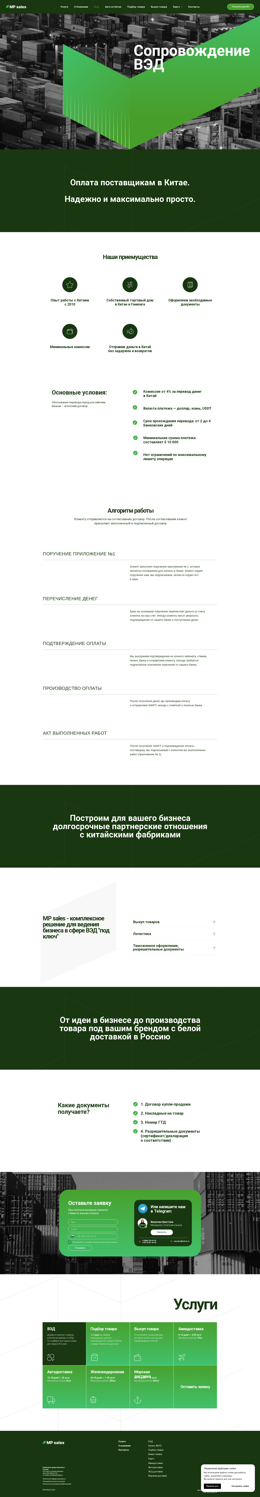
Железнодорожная (107, 1372)
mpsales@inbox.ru (181, 1241)
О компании (124, 1446)
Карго (151, 1458)
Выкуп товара (159, 6)
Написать (162, 1232)
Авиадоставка (190, 1329)
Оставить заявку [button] (195, 1386)
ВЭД (96, 6)
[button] (240, 7)
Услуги (64, 6)
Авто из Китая (113, 6)
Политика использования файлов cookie (57, 1484)
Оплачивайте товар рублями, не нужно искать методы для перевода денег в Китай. (148, 1338)
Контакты (194, 6)
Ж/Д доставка (155, 1471)
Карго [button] (176, 6)
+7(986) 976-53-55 (149, 1241)
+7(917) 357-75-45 (149, 1243)
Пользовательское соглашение (54, 1481)
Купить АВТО (155, 1446)
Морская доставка (142, 1374)
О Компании (81, 6)
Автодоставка (59, 1372)
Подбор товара (136, 6)
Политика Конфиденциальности (54, 1479)
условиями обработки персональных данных (101, 1242)
